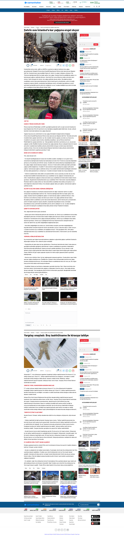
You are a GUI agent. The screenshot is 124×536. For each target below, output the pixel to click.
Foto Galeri (66, 6)
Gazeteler (87, 6)
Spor (54, 6)
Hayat (71, 10)
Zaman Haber (26, 27)
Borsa (25, 510)
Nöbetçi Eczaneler (40, 520)
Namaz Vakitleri (34, 510)
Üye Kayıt (80, 518)
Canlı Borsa (50, 516)
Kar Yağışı (36, 274)
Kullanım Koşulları (71, 534)
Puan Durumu (62, 510)
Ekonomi (48, 6)
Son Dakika (26, 6)
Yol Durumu (86, 510)
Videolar (74, 6)
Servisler (34, 6)
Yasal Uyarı (77, 534)
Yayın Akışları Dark (40, 518)
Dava (26, 468)
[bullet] (43, 325)
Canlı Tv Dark (39, 516)
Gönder (28, 325)
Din (62, 10)
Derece (26, 274)
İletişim (51, 534)
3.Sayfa (48, 10)
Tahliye (38, 468)
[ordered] (41, 325)
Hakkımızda (46, 534)
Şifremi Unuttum (82, 520)
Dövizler (61, 518)
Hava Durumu (52, 510)
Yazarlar (81, 6)
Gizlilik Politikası (56, 534)
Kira (30, 468)
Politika (76, 10)
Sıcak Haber (72, 524)
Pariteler (78, 510)
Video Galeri (72, 518)
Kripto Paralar (96, 510)
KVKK (66, 534)
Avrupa (53, 10)
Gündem (41, 6)
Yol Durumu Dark (28, 518)
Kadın (59, 6)
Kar (31, 274)
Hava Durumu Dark (28, 516)
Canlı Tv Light (27, 520)
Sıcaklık (41, 274)
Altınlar (61, 516)
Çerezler (62, 534)
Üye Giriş (80, 516)
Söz (34, 468)
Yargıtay (43, 468)
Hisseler (70, 510)
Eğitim (66, 10)
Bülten (58, 10)
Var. (46, 274)
